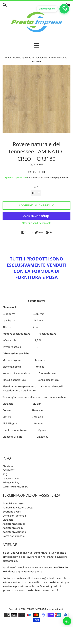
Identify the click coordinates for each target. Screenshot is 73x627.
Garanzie (8, 519)
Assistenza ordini (13, 527)
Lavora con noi (11, 478)
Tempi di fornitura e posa (18, 507)
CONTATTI (9, 470)
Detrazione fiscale (14, 536)
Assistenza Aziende (14, 531)
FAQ (5, 474)
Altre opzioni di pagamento (36, 223)
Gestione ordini (12, 511)
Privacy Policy (11, 482)
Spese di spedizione (16, 177)
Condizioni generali (14, 515)
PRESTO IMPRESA (35, 609)
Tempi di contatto (13, 503)
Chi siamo (8, 466)
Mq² (36, 187)
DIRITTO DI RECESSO (15, 486)
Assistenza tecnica (14, 523)
